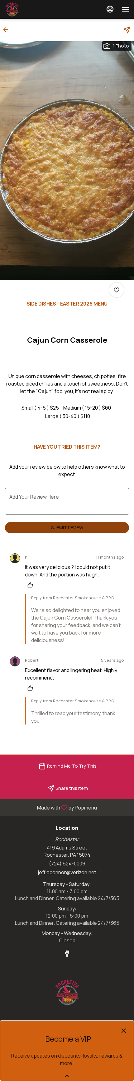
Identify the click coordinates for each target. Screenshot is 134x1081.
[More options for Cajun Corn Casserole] (116, 289)
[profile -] (110, 9)
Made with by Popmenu (51, 807)
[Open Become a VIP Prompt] (67, 1075)
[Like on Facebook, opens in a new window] (67, 954)
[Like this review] (32, 585)
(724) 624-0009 (67, 863)
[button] (7, 30)
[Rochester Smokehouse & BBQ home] (33, 9)
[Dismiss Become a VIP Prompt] (123, 1030)
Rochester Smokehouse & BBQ (67, 992)
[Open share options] (127, 30)
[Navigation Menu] (125, 9)
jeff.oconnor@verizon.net (67, 872)
